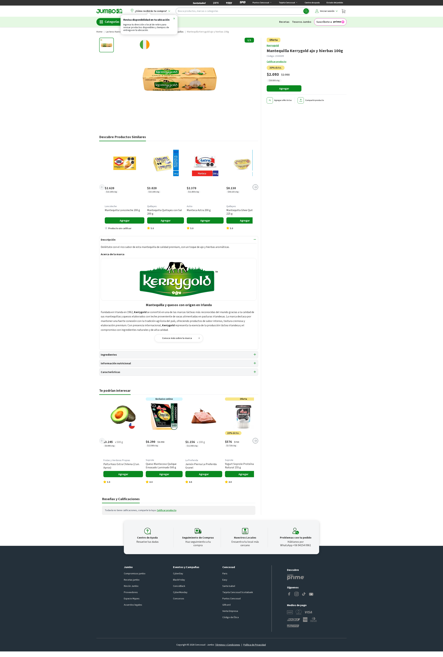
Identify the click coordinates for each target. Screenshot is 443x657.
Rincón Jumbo (131, 586)
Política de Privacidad (254, 645)
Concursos (178, 598)
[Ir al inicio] (109, 11)
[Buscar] (306, 11)
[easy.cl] (229, 3)
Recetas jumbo (132, 580)
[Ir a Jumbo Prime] (295, 577)
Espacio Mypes (132, 598)
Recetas (284, 22)
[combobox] (243, 11)
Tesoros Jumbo (301, 22)
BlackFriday (179, 580)
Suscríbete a (324, 22)
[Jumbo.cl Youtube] (311, 594)
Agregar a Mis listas (283, 100)
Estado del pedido (335, 2)
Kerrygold (273, 45)
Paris (224, 573)
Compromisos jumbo (134, 573)
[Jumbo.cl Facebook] (289, 594)
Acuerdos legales (133, 605)
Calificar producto (276, 61)
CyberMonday (180, 592)
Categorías (112, 22)
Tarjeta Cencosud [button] (287, 2)
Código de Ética (230, 617)
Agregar (284, 89)
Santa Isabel (228, 586)
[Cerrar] (174, 19)
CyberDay (178, 573)
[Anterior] (102, 187)
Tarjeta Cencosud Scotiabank (237, 592)
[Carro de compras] (343, 11)
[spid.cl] (242, 3)
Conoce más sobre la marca (177, 338)
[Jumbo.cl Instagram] (296, 594)
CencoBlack (179, 586)
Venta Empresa (230, 611)
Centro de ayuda (312, 2)
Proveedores (131, 592)
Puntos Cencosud (231, 598)
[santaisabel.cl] (199, 3)
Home (99, 32)
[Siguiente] (255, 187)
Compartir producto (314, 100)
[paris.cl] (216, 3)
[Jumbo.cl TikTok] (304, 594)
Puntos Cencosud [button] (261, 2)
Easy (224, 580)
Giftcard (226, 605)
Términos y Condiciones (227, 645)
